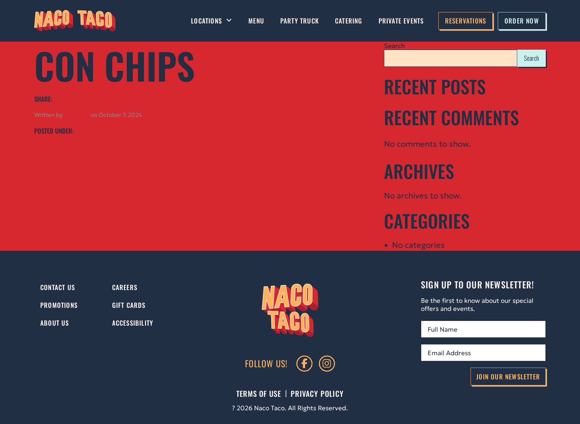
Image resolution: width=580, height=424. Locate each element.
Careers (124, 287)
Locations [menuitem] (206, 21)
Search (394, 46)
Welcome (76, 115)
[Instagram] (327, 363)
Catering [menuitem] (348, 21)
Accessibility (132, 323)
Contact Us (57, 287)
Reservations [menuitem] (465, 21)
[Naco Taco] (74, 21)
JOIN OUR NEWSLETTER (508, 376)
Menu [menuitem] (256, 21)
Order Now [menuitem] (521, 21)
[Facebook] (304, 363)
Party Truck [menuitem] (299, 21)
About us (54, 323)
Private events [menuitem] (401, 21)
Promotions (59, 305)
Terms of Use (258, 393)
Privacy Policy (317, 393)
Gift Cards (129, 305)
